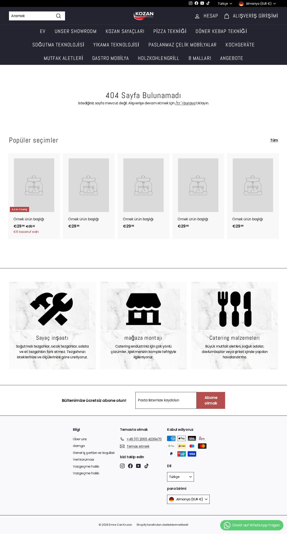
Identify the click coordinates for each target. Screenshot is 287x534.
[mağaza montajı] (143, 309)
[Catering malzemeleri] (234, 309)
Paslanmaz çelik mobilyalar (182, 44)
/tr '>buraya (185, 103)
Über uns (80, 439)
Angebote (231, 58)
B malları (200, 58)
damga (79, 445)
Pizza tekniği (170, 31)
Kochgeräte (240, 44)
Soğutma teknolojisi (58, 44)
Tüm (274, 140)
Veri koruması (83, 459)
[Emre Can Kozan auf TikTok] (146, 465)
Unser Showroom (76, 31)
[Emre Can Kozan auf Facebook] (130, 465)
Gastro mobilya (110, 58)
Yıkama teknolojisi (116, 44)
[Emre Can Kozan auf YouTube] (138, 465)
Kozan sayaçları (125, 31)
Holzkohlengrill (158, 58)
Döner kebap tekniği (221, 31)
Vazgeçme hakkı (86, 466)
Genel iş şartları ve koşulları (94, 452)
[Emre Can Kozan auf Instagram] (122, 465)
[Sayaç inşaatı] (52, 309)
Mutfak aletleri (63, 58)
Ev (43, 31)
